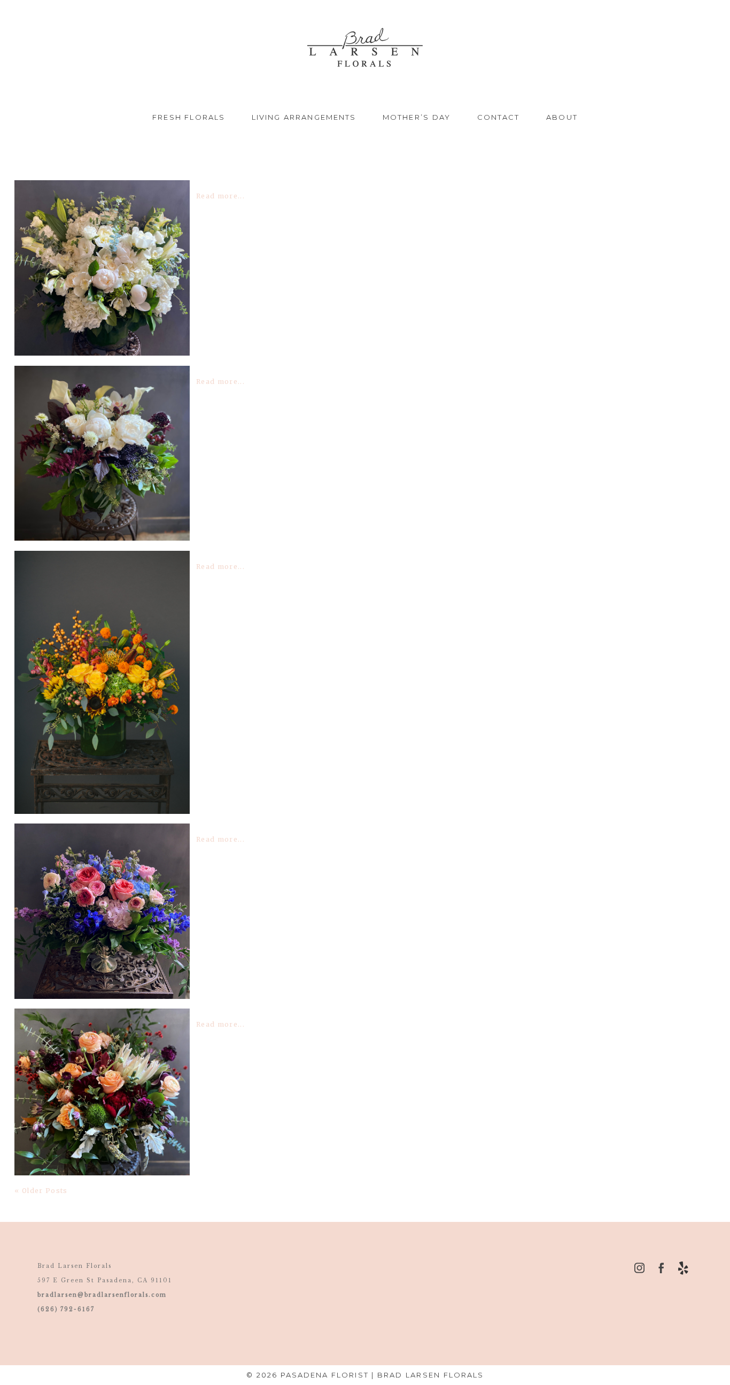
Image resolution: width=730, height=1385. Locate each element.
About (561, 117)
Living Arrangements (304, 117)
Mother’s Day (417, 117)
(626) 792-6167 (66, 1309)
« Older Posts (40, 1191)
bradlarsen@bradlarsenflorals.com (102, 1294)
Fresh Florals (188, 117)
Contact (498, 117)
